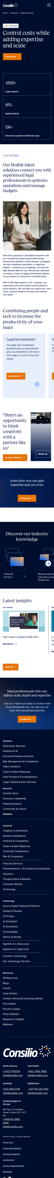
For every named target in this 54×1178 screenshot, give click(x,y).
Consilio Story (10, 793)
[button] (48, 5)
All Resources (10, 978)
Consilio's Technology (15, 956)
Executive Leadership (14, 798)
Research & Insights (13, 1019)
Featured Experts (12, 803)
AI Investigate (10, 931)
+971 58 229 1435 (38, 1089)
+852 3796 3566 (37, 1071)
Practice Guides (11, 1009)
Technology (9, 889)
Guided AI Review (12, 911)
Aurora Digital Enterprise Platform (21, 906)
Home (5, 13)
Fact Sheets (9, 1003)
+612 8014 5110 (11, 1089)
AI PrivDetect (10, 921)
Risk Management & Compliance (20, 761)
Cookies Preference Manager (13, 1166)
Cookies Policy (8, 1160)
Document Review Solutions (18, 756)
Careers (7, 814)
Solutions (14, 13)
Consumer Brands (12, 884)
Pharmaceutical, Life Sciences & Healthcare (26, 868)
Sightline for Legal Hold (16, 949)
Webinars (8, 1024)
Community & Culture (14, 808)
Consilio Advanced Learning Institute (23, 998)
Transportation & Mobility (17, 879)
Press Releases (11, 1014)
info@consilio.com (13, 1075)
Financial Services (12, 863)
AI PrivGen (8, 916)
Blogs (6, 983)
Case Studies (10, 993)
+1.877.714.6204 (11, 1071)
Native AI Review (12, 937)
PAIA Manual (7, 1172)
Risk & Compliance (13, 856)
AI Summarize (10, 926)
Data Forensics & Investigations (20, 776)
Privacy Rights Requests (12, 1148)
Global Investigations (14, 836)
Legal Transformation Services (19, 782)
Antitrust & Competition (16, 841)
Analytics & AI (10, 751)
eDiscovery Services (14, 746)
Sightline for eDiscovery (16, 944)
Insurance (8, 873)
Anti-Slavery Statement (11, 1154)
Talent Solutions (11, 766)
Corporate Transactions (16, 851)
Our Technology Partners (16, 961)
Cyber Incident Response (16, 771)
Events (6, 988)
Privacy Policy (8, 1142)
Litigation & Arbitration (15, 830)
